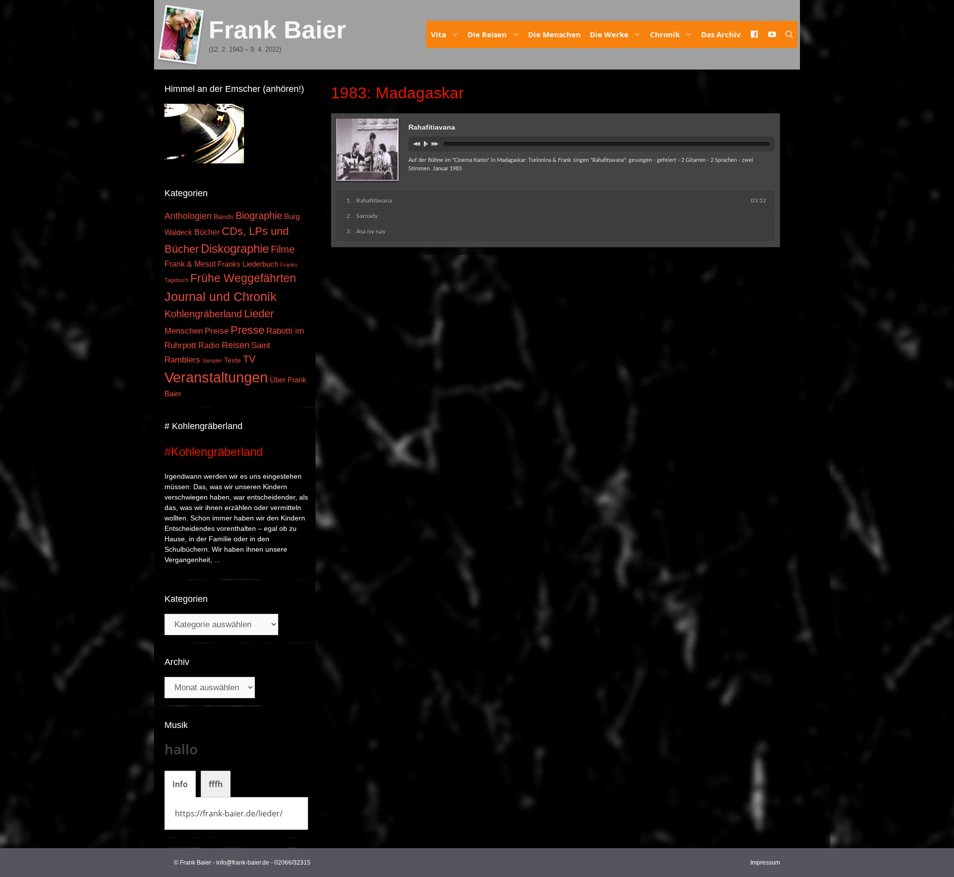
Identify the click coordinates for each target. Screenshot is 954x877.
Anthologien (188, 216)
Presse (247, 330)
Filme (283, 249)
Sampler (212, 361)
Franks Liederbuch (248, 264)
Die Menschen (554, 34)
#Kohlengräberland (213, 451)
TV (249, 359)
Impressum (765, 862)
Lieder (259, 313)
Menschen (183, 331)
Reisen (235, 345)
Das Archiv (721, 34)
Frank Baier (277, 30)
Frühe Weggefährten (243, 278)
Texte (232, 360)
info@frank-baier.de (242, 862)
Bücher (207, 232)
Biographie (259, 215)
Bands (224, 216)
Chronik (665, 34)
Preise (217, 331)
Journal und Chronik (220, 296)
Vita (438, 34)
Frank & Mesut (190, 263)
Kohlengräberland (203, 313)
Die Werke (609, 34)
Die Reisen (487, 34)
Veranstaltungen (216, 377)
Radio (209, 345)
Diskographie (235, 248)
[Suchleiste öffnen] (789, 34)
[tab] (180, 784)
